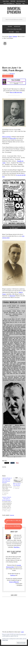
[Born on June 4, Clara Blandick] (18, 480)
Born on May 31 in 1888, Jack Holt (13, 521)
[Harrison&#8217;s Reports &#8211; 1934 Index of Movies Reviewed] (7, 503)
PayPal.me (12, 575)
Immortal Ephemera (14, 10)
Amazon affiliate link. (14, 582)
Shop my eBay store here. (16, 92)
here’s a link (13, 138)
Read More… (17, 547)
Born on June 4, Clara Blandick (17, 484)
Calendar (12, 515)
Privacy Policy (5, 640)
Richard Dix (12, 295)
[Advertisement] (14, 55)
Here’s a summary (6, 136)
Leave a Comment (7, 76)
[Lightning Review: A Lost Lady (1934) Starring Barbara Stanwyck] (7, 486)
